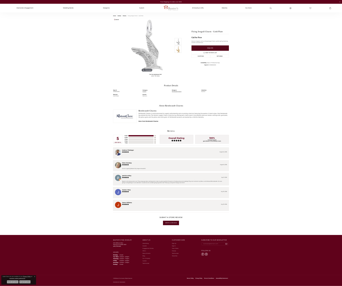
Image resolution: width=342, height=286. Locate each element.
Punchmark (122, 282)
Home (114, 15)
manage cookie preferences (17, 278)
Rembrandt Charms (176, 91)
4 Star (126, 137)
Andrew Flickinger (128, 150)
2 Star (126, 141)
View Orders (175, 248)
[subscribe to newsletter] (226, 243)
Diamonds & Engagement (25, 8)
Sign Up (174, 243)
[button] (330, 8)
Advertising (145, 243)
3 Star (126, 139)
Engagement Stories (148, 248)
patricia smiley (126, 175)
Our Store (248, 8)
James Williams (127, 202)
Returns (220, 56)
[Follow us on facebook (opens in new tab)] (202, 254)
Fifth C (144, 251)
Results (117, 19)
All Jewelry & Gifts (198, 8)
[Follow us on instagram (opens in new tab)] (206, 254)
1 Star (126, 142)
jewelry (119, 15)
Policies (174, 251)
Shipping (201, 56)
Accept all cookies (25, 282)
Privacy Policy (198, 278)
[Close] (340, 2)
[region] (147, 45)
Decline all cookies (12, 282)
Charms (124, 15)
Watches (224, 8)
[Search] (271, 8)
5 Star (126, 135)
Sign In (174, 246)
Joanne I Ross (126, 190)
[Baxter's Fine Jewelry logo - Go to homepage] (171, 8)
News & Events (146, 253)
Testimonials (145, 263)
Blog (143, 256)
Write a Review (171, 222)
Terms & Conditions (209, 278)
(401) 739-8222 (155, 76)
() (155, 135)
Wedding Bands (68, 8)
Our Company (146, 258)
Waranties (174, 256)
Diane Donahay (127, 163)
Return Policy (190, 278)
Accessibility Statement (222, 278)
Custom (141, 8)
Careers (144, 261)
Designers (106, 8)
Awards (144, 246)
